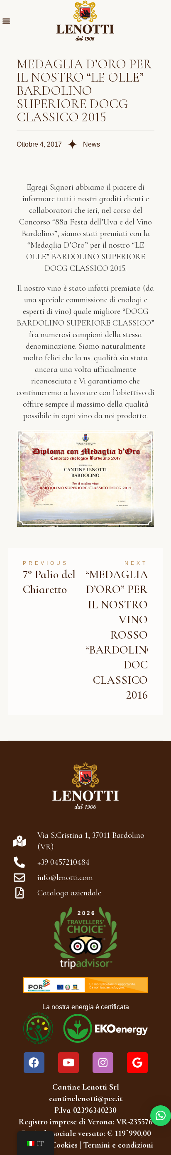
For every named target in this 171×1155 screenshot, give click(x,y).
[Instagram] (103, 1062)
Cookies (64, 1145)
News (91, 144)
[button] (6, 20)
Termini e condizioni (118, 1145)
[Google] (137, 1062)
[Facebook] (34, 1062)
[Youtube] (68, 1062)
